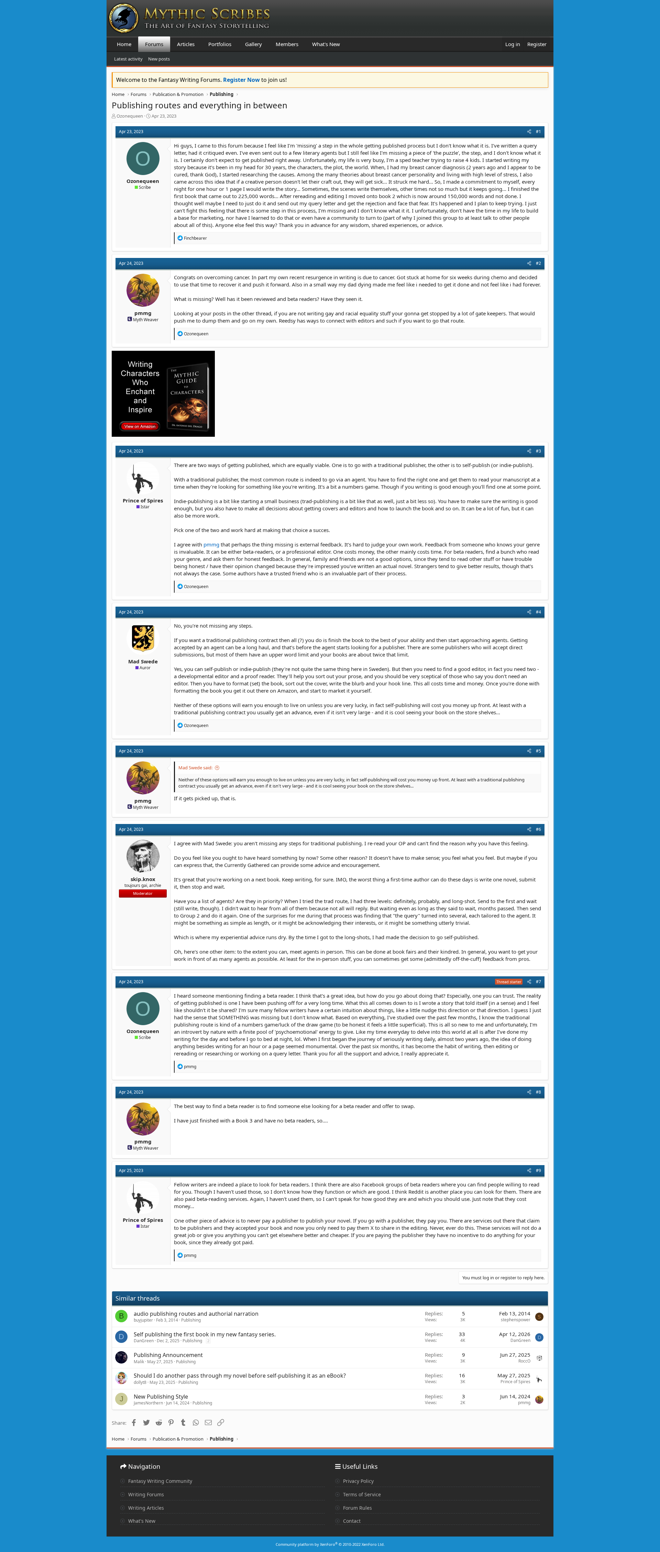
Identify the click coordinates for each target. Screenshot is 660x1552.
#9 (538, 1170)
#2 (538, 263)
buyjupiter (143, 1320)
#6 (538, 829)
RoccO (524, 1361)
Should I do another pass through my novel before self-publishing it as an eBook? (240, 1375)
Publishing (191, 1320)
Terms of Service (361, 1494)
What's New (326, 44)
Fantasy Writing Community (159, 1481)
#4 (538, 612)
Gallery (253, 44)
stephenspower (515, 1320)
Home (124, 44)
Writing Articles (145, 1508)
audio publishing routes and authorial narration (196, 1313)
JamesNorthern (148, 1403)
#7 (538, 982)
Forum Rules (357, 1508)
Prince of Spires (143, 500)
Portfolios (219, 44)
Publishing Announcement (168, 1355)
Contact (351, 1521)
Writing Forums (145, 1494)
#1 (538, 131)
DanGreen (144, 1341)
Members (287, 44)
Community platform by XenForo (330, 1544)
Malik (139, 1362)
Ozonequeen (130, 116)
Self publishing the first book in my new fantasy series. (205, 1334)
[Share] (529, 132)
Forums (154, 44)
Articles (186, 44)
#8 (538, 1092)
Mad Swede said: (195, 767)
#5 (538, 751)
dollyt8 (140, 1382)
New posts (159, 59)
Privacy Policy (358, 1481)
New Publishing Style (161, 1396)
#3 (538, 451)
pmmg (143, 313)
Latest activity (128, 59)
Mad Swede (143, 661)
